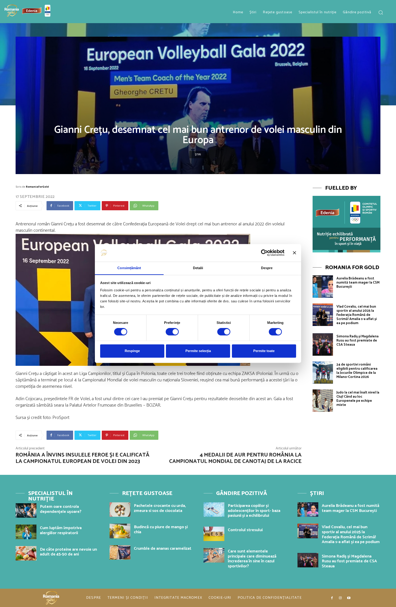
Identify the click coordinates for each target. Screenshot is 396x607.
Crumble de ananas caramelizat (163, 548)
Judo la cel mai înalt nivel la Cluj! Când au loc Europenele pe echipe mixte (357, 399)
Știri (198, 154)
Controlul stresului (245, 530)
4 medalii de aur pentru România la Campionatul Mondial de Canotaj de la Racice (235, 458)
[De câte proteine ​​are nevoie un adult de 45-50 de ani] (26, 553)
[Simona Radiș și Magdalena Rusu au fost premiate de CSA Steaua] (323, 344)
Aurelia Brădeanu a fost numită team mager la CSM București (358, 283)
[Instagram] (340, 598)
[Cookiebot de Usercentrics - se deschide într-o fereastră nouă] (264, 252)
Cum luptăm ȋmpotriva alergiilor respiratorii (61, 530)
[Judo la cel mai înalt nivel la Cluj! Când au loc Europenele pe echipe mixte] (323, 400)
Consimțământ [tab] (129, 268)
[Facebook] (332, 598)
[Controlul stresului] (214, 534)
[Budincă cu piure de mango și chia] (120, 531)
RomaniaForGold (37, 186)
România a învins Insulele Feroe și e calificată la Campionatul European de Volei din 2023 (82, 458)
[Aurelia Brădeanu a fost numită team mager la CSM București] (323, 286)
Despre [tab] (267, 268)
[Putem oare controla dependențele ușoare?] (26, 510)
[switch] (172, 332)
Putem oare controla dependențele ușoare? (60, 509)
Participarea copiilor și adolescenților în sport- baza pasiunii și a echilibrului (254, 510)
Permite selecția (198, 351)
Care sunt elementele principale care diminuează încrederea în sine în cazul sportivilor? (252, 559)
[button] (380, 12)
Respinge (132, 351)
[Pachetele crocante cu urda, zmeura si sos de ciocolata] (120, 509)
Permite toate (264, 351)
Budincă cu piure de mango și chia (161, 530)
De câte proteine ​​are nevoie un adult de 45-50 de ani (68, 552)
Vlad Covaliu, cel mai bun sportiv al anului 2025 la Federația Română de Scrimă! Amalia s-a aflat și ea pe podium (356, 315)
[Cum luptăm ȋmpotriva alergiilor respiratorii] (26, 532)
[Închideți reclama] (294, 252)
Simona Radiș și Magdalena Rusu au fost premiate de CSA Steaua (357, 340)
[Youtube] (348, 598)
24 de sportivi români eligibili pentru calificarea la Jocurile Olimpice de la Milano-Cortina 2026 (356, 371)
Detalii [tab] (198, 268)
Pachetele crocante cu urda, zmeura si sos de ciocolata (160, 508)
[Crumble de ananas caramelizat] (120, 552)
